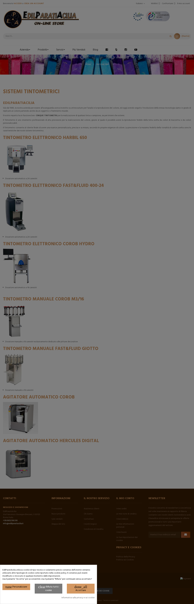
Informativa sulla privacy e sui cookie (78, 597)
